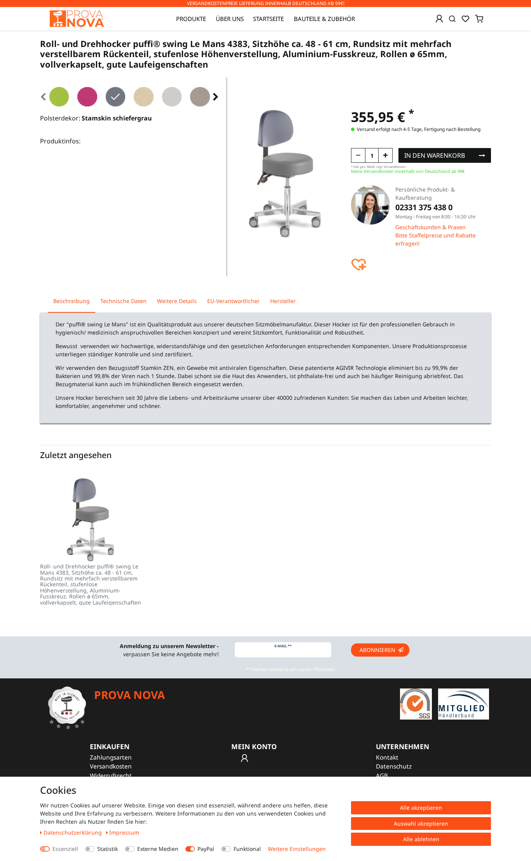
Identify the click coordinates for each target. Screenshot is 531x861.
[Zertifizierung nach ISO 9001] (416, 703)
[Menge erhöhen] (385, 155)
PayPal (205, 848)
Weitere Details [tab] (177, 301)
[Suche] (452, 18)
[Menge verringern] (358, 155)
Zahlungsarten (111, 757)
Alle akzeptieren (421, 807)
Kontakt (387, 757)
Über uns (230, 19)
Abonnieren (377, 650)
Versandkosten (111, 766)
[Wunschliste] (465, 19)
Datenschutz (394, 766)
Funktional (247, 848)
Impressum (124, 832)
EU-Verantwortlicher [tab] (233, 301)
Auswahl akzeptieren (421, 823)
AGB (382, 776)
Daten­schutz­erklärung (73, 832)
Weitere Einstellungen (297, 848)
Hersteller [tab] (283, 301)
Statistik (107, 848)
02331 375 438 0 (423, 207)
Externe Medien (157, 848)
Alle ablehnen (421, 839)
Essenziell (65, 848)
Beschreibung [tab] (71, 301)
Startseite (268, 19)
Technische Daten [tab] (123, 301)
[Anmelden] (439, 19)
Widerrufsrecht (111, 776)
